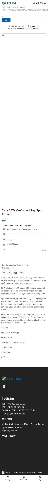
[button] (34, 3)
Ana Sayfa (13, 26)
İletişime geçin (8, 268)
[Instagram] (9, 272)
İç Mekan (33, 26)
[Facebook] (4, 272)
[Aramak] (6, 20)
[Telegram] (21, 272)
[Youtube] (15, 272)
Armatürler (23, 26)
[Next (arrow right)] (1, 366)
